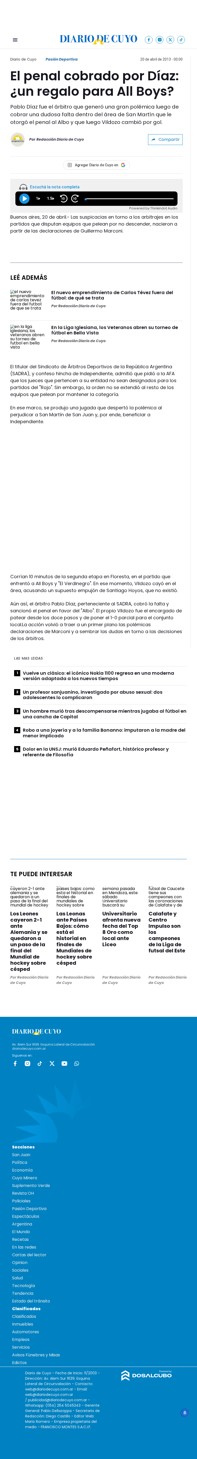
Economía (22, 1170)
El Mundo (21, 1232)
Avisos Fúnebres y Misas (36, 1355)
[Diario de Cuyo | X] (170, 40)
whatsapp (77, 1063)
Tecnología (23, 1286)
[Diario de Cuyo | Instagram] (160, 40)
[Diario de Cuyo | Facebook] (149, 40)
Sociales (20, 1270)
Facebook (15, 1063)
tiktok (40, 1063)
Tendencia (22, 1293)
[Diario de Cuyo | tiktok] (181, 40)
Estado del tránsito (31, 1301)
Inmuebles (22, 1324)
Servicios (21, 1347)
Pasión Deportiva (62, 59)
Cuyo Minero (24, 1178)
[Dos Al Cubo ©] (146, 1379)
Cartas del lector (29, 1255)
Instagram (27, 1063)
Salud (17, 1278)
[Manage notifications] (185, 1413)
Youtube (64, 1063)
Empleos (20, 1339)
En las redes (24, 1247)
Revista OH (23, 1193)
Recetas (20, 1239)
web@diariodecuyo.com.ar (49, 1389)
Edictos (19, 1363)
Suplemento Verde (31, 1186)
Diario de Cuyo (23, 59)
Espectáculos (25, 1216)
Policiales (21, 1201)
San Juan (21, 1155)
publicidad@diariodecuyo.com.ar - (59, 1400)
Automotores (25, 1332)
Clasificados (24, 1316)
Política (19, 1162)
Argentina (22, 1224)
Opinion (19, 1262)
